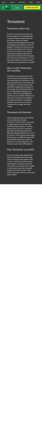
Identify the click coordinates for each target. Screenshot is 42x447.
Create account (32, 8)
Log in (17, 8)
